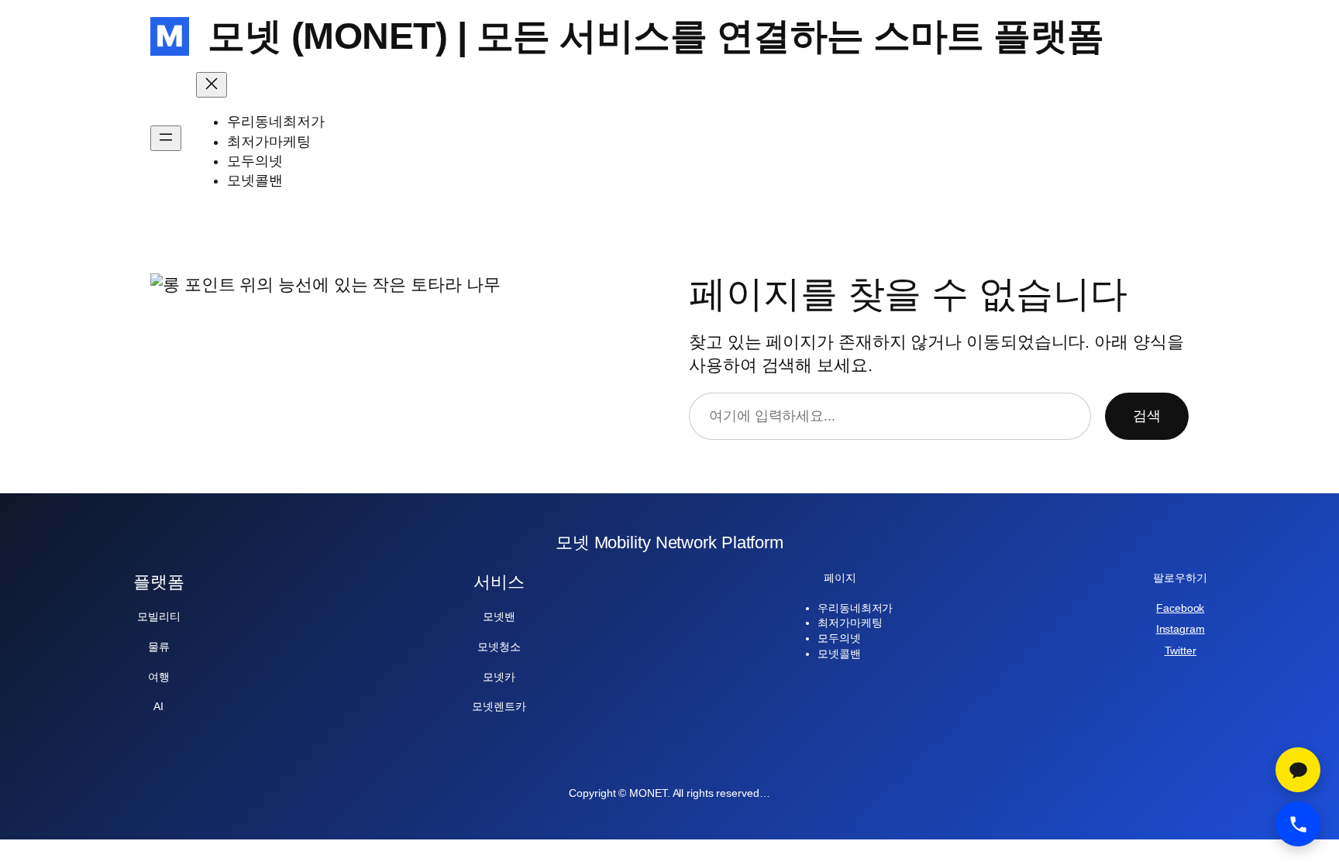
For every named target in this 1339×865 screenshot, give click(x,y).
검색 (1147, 416)
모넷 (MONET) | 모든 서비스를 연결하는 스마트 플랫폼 (656, 36)
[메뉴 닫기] (211, 85)
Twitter (1180, 650)
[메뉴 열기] (165, 138)
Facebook (1180, 608)
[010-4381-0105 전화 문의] (1297, 823)
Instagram (1180, 629)
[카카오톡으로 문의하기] (1297, 769)
